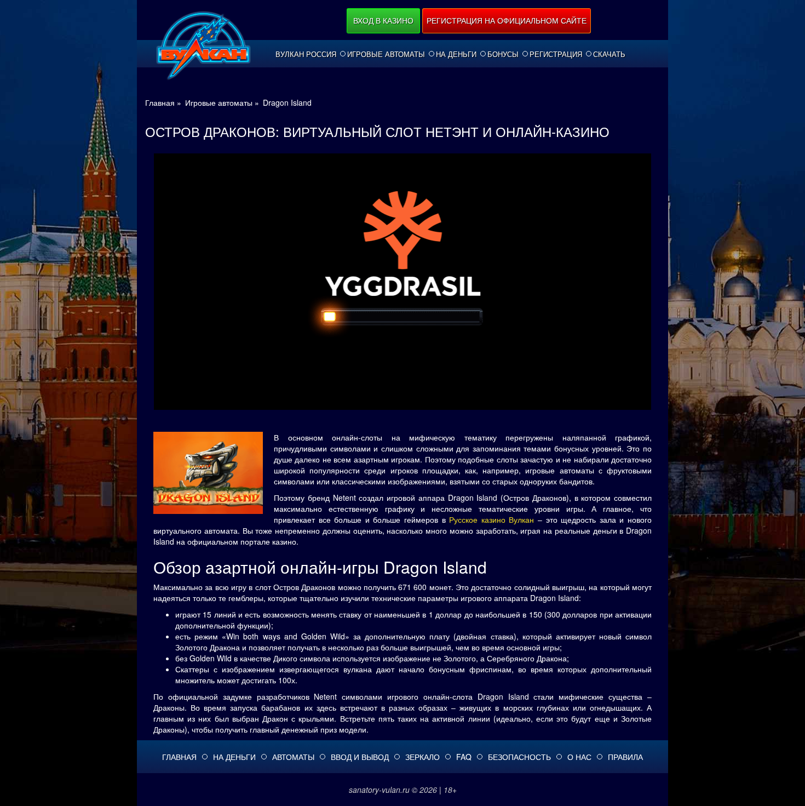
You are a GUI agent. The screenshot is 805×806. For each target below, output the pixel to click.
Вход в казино (383, 20)
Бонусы (503, 54)
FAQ (464, 756)
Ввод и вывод (360, 756)
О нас (579, 756)
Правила (625, 756)
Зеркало (422, 756)
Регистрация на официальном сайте (506, 20)
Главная (179, 756)
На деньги (456, 54)
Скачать (609, 54)
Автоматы (293, 756)
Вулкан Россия (305, 54)
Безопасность (519, 756)
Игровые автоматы (386, 54)
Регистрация (556, 54)
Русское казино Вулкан (491, 519)
